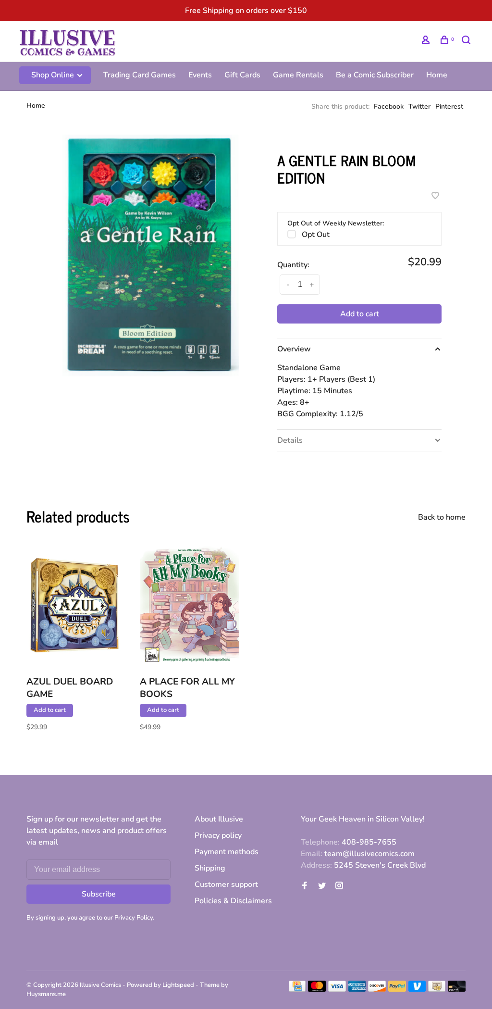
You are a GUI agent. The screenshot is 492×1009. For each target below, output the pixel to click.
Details (290, 440)
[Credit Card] (297, 989)
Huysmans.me (46, 994)
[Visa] (337, 989)
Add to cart (359, 314)
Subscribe (99, 894)
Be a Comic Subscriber (375, 75)
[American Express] (357, 989)
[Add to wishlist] (435, 196)
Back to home (442, 517)
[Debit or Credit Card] (457, 989)
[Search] (467, 41)
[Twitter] (322, 886)
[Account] (426, 41)
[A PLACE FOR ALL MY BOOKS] (189, 605)
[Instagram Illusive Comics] (339, 886)
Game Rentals (298, 75)
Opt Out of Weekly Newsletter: (335, 223)
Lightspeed (178, 985)
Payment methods (226, 852)
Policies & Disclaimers (233, 901)
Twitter (419, 106)
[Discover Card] (377, 989)
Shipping (210, 868)
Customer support (226, 884)
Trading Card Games (139, 75)
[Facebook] (304, 886)
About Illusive (219, 819)
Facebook (389, 106)
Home (436, 75)
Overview (294, 349)
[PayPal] (397, 989)
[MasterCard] (317, 989)
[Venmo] (417, 989)
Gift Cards (242, 75)
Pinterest (449, 106)
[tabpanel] (150, 255)
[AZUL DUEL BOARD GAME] (75, 605)
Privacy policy (218, 835)
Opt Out (316, 234)
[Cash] (436, 989)
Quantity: (293, 265)
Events (200, 75)
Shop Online (53, 75)
